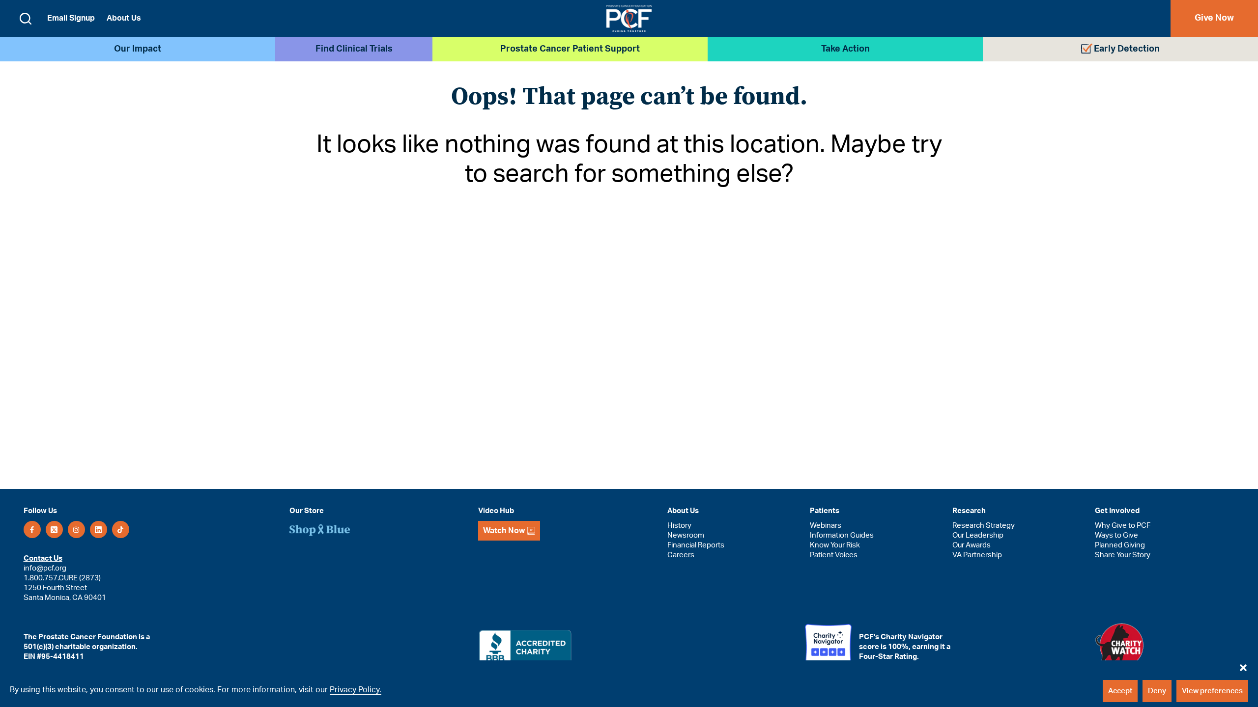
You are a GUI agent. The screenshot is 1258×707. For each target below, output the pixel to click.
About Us (124, 18)
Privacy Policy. (355, 690)
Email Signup (71, 18)
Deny (1157, 691)
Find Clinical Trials (354, 49)
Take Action (845, 49)
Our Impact (137, 49)
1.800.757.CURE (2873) (62, 578)
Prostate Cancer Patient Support (570, 49)
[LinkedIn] (98, 529)
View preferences (1212, 691)
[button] (1243, 665)
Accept (1120, 691)
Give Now (1214, 18)
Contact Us (43, 558)
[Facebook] (32, 529)
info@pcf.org (45, 568)
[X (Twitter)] (54, 529)
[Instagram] (76, 529)
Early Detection (1127, 49)
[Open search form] (25, 19)
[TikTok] (120, 529)
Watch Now (504, 531)
